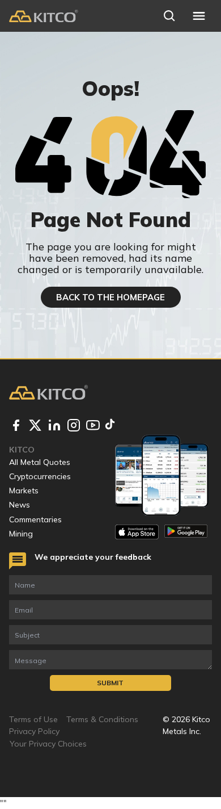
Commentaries (35, 519)
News (19, 505)
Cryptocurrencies (40, 476)
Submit (110, 682)
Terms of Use (33, 719)
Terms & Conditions (102, 719)
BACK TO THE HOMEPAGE (110, 297)
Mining (21, 534)
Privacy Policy (34, 731)
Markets (24, 490)
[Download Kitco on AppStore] (137, 532)
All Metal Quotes (39, 462)
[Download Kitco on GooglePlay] (186, 532)
